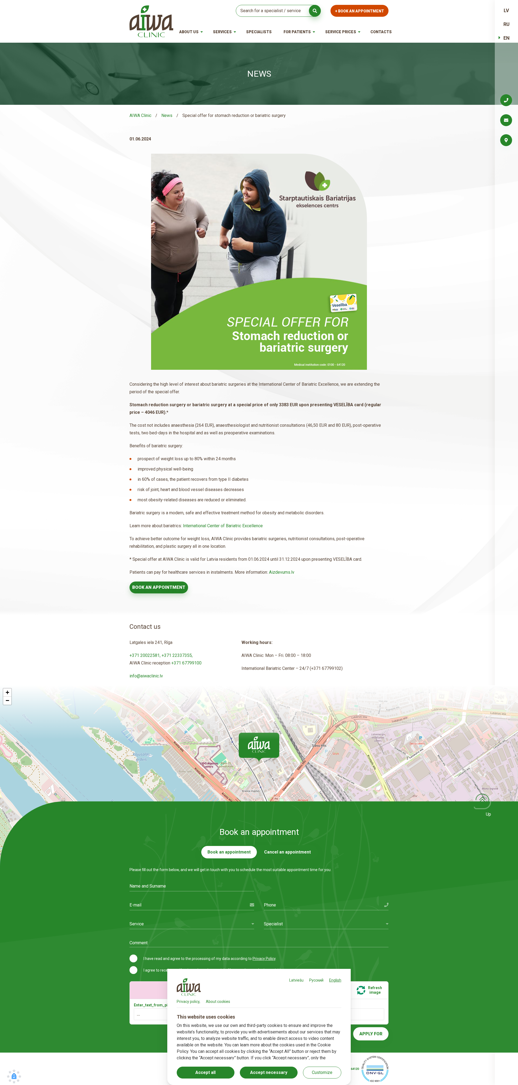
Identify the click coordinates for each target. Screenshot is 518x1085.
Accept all (205, 1072)
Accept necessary (268, 1072)
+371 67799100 (186, 663)
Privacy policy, (188, 1001)
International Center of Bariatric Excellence (223, 525)
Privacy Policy (264, 958)
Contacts (381, 32)
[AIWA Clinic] (151, 21)
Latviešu (296, 980)
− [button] (7, 700)
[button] (259, 747)
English (335, 980)
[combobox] (192, 923)
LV (506, 10)
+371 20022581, (146, 655)
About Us (189, 32)
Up (488, 814)
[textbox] (192, 923)
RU (506, 24)
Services (222, 32)
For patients (297, 32)
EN (506, 38)
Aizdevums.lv (281, 572)
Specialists (259, 32)
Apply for (370, 1033)
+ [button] (7, 692)
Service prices (340, 32)
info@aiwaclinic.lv (146, 675)
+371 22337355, (177, 655)
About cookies (218, 1001)
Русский (316, 980)
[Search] (315, 11)
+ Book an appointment (359, 11)
